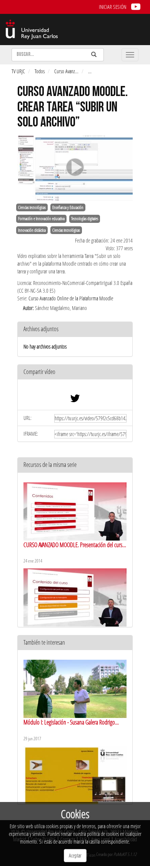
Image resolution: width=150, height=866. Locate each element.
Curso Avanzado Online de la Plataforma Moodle (70, 298)
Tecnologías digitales (84, 218)
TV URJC (18, 71)
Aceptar (75, 855)
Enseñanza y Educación (67, 207)
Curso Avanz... (66, 71)
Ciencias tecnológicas (32, 207)
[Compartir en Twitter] (75, 400)
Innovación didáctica (32, 230)
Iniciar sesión (112, 6)
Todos (40, 71)
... (90, 71)
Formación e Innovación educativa (41, 218)
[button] (75, 372)
